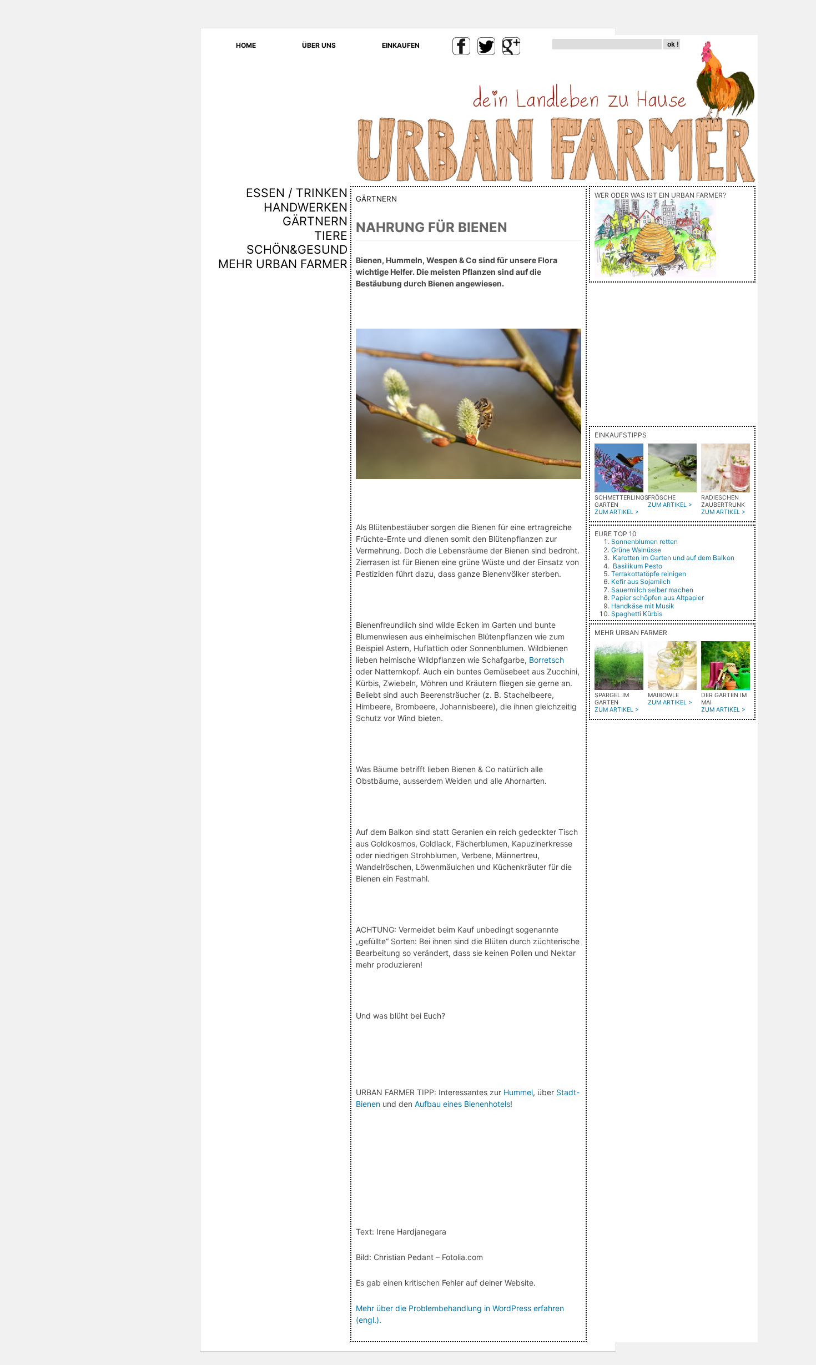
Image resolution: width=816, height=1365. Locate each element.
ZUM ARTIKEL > (617, 512)
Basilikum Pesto (637, 566)
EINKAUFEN (401, 45)
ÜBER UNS (319, 45)
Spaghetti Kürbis (636, 614)
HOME (246, 45)
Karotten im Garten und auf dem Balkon (673, 557)
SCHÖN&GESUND (296, 249)
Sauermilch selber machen (652, 590)
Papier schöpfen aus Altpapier (657, 597)
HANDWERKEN (305, 207)
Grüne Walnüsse (636, 550)
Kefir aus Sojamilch (641, 581)
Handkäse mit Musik (642, 606)
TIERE (330, 235)
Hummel (518, 1092)
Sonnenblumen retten (644, 541)
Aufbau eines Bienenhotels (462, 1104)
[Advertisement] (314, 460)
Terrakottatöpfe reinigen (648, 574)
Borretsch (546, 659)
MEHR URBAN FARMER (282, 263)
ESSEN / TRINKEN (296, 192)
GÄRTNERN (315, 221)
